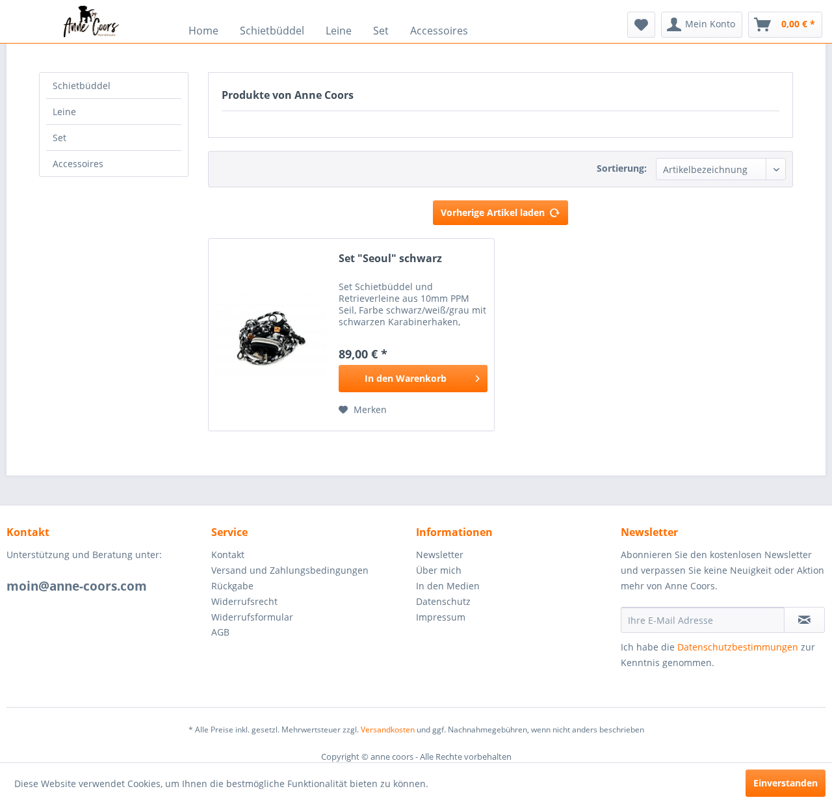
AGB (220, 632)
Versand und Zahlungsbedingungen (290, 570)
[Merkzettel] (641, 25)
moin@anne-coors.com (76, 586)
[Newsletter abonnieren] (804, 620)
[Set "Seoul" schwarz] (270, 335)
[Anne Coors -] (91, 21)
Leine (64, 111)
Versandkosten (388, 729)
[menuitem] (91, 21)
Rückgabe (232, 586)
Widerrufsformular (252, 617)
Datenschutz (443, 601)
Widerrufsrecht (244, 601)
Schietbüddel (81, 85)
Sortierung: (622, 168)
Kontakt (227, 554)
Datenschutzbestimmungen (737, 647)
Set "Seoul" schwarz (390, 258)
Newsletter (439, 554)
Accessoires (78, 163)
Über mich (439, 570)
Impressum (440, 617)
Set (59, 137)
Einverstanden (785, 783)
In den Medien (448, 586)
